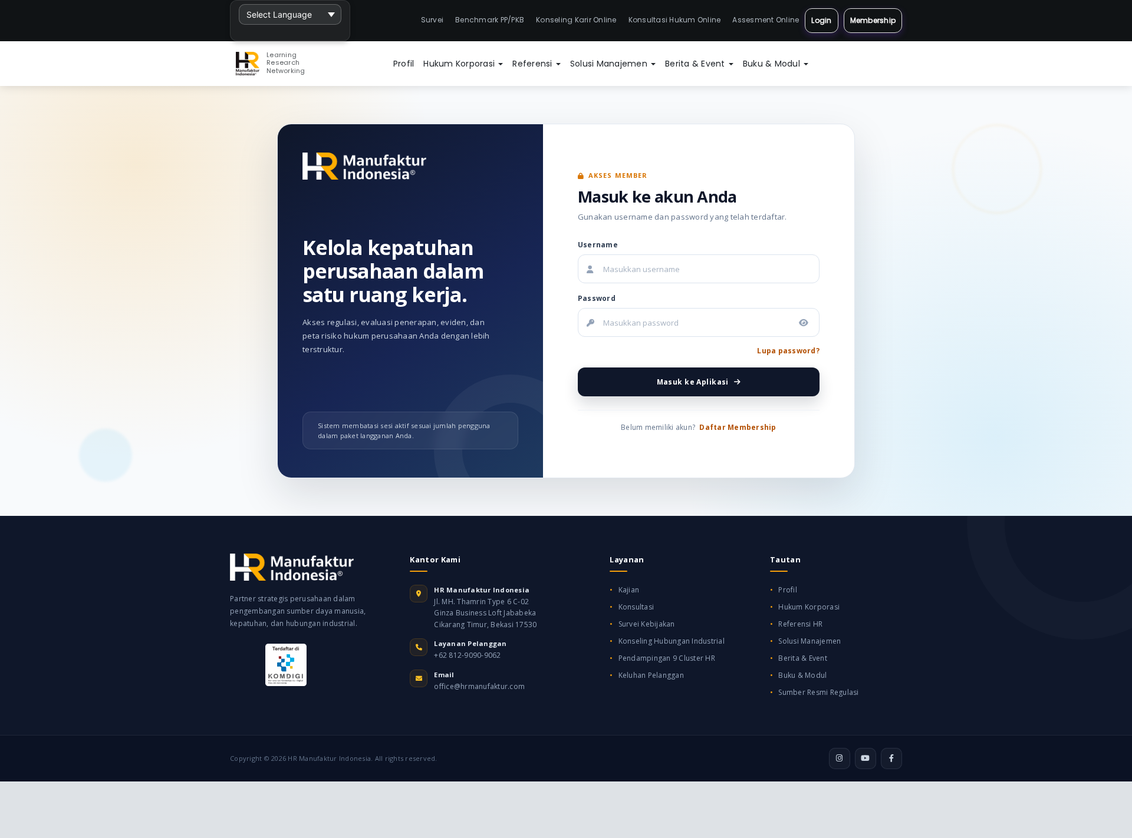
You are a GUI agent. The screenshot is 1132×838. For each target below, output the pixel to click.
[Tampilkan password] (803, 322)
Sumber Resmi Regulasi (818, 692)
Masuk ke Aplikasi (693, 382)
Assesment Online (765, 20)
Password (597, 298)
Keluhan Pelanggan (651, 675)
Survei (432, 20)
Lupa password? (788, 351)
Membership (873, 20)
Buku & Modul (772, 63)
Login (821, 20)
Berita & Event (696, 63)
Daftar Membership (737, 427)
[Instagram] (839, 758)
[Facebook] (891, 758)
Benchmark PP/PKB (489, 20)
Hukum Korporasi (460, 63)
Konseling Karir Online (576, 20)
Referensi (533, 63)
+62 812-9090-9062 (467, 655)
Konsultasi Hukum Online (674, 20)
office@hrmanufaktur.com (479, 686)
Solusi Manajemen (610, 63)
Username (598, 245)
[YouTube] (865, 758)
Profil (403, 63)
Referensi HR (800, 624)
